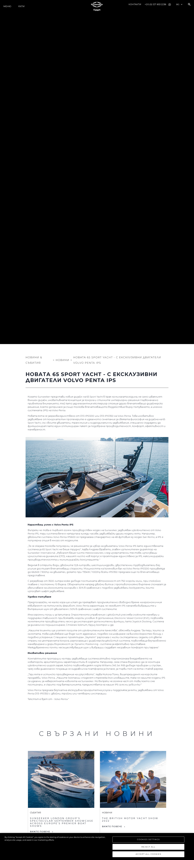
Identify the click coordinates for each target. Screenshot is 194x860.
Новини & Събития (34, 360)
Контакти (135, 4)
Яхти (21, 6)
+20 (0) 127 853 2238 (155, 4)
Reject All (148, 847)
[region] (97, 846)
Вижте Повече (40, 831)
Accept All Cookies (148, 854)
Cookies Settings (148, 839)
